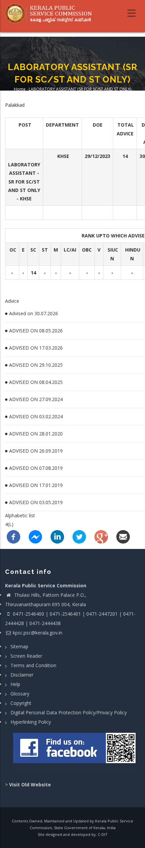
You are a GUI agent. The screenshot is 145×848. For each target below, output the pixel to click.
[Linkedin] (57, 536)
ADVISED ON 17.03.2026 (36, 348)
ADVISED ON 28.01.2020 (36, 433)
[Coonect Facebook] (75, 751)
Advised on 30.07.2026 (33, 313)
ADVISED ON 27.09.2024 (36, 399)
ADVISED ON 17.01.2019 (36, 485)
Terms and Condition (33, 665)
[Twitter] (79, 536)
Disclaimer (21, 675)
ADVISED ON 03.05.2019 (36, 502)
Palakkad (15, 105)
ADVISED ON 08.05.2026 (36, 330)
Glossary (19, 693)
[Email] (123, 536)
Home (20, 89)
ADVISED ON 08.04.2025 (36, 382)
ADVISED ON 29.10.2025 (36, 365)
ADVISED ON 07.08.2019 (36, 468)
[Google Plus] (101, 536)
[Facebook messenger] (35, 536)
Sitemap (19, 646)
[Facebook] (13, 536)
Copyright (20, 703)
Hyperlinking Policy (30, 722)
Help (15, 684)
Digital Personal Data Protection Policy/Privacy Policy (68, 712)
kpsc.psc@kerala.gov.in (37, 632)
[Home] (51, 13)
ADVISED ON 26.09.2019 (36, 451)
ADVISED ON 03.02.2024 (36, 416)
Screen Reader (26, 656)
